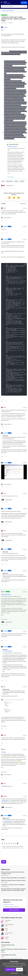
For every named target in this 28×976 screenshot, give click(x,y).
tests (3, 181)
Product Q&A (4, 882)
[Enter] (2, 6)
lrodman (5, 27)
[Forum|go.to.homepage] (7, 3)
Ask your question (14, 910)
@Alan (4, 786)
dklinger (5, 796)
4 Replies (3, 952)
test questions (9, 181)
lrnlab (4, 208)
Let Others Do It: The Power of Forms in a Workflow (12, 884)
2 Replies (3, 946)
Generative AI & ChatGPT (7, 10)
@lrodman (14, 146)
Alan (4, 591)
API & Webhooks (4, 875)
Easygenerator (5, 800)
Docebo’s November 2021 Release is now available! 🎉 (13, 877)
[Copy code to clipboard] (25, 264)
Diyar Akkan (8, 920)
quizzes (16, 181)
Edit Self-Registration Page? (7, 955)
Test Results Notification (6, 945)
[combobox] (14, 6)
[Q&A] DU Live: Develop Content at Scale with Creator (13, 880)
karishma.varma (9, 933)
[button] (1, 3)
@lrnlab (10, 146)
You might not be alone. (8, 904)
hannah (7, 937)
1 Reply (2, 956)
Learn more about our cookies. (16, 966)
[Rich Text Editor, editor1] (14, 852)
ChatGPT (22, 181)
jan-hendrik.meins (9, 924)
